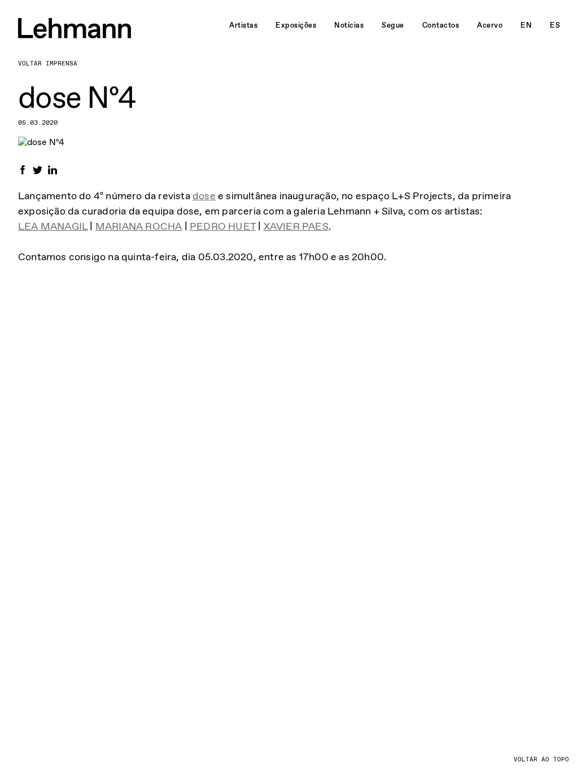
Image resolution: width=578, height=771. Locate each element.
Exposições (295, 25)
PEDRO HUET (223, 226)
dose (204, 196)
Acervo (489, 25)
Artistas (243, 25)
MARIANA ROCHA (138, 226)
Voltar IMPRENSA (47, 63)
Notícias (349, 25)
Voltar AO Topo (541, 759)
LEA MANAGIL (52, 226)
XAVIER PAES (296, 226)
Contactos (440, 25)
